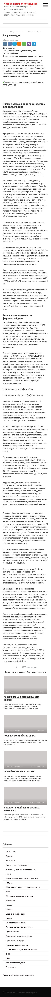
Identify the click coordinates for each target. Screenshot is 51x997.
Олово (9, 918)
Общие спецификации (11, 40)
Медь (8, 891)
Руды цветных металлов (17, 945)
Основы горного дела (15, 922)
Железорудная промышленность (20, 869)
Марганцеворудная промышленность (23, 887)
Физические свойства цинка (19, 735)
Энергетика (11, 967)
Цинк (8, 958)
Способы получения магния (19, 771)
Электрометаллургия (15, 962)
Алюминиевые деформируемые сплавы (21, 698)
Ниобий (9, 909)
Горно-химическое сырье (17, 865)
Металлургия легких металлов (19, 896)
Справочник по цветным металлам (21, 949)
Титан (8, 954)
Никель (9, 905)
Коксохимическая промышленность (22, 878)
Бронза (9, 856)
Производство (12, 931)
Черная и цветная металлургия (20, 3)
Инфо (8, 874)
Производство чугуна (16, 940)
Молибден (10, 900)
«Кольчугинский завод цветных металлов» (21, 809)
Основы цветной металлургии (19, 927)
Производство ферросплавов (19, 936)
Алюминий (10, 851)
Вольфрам (10, 860)
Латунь (9, 883)
